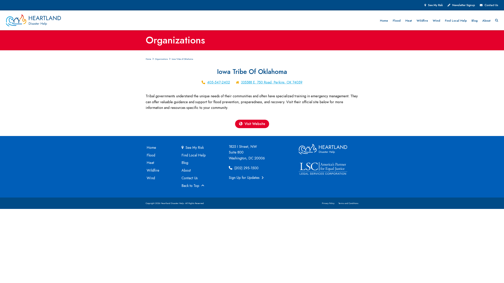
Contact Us (491, 5)
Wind (151, 178)
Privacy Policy (328, 203)
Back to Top (191, 185)
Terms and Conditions (348, 203)
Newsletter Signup (463, 5)
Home (151, 147)
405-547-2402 (218, 82)
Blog (185, 162)
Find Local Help (194, 155)
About (186, 170)
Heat (150, 162)
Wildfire (153, 170)
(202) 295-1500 (245, 168)
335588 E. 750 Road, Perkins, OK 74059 (271, 82)
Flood (151, 155)
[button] (496, 20)
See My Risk (435, 5)
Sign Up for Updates (244, 177)
